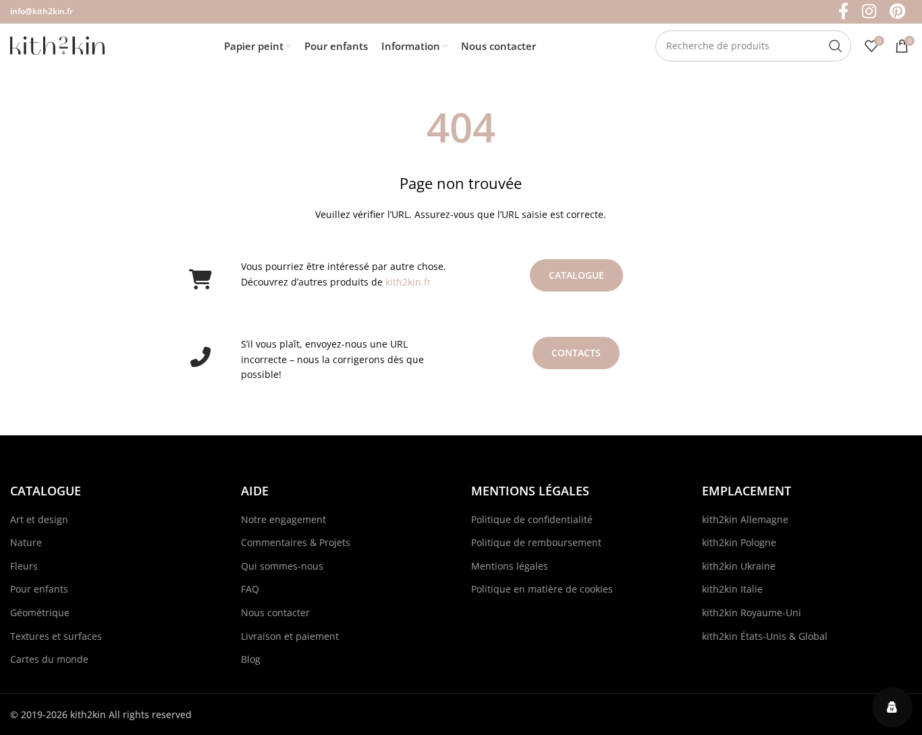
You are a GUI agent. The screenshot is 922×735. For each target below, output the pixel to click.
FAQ (250, 588)
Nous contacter (275, 612)
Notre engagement (283, 519)
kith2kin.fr (408, 281)
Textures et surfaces (56, 636)
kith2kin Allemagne (745, 519)
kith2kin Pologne (739, 542)
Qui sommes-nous (282, 566)
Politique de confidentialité (532, 519)
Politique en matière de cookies (542, 588)
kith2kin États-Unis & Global (765, 636)
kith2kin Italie (732, 588)
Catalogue (576, 275)
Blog (251, 659)
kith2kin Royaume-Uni (751, 612)
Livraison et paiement (290, 636)
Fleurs (24, 566)
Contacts (576, 352)
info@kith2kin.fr (41, 11)
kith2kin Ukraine (739, 566)
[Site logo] (57, 44)
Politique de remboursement (536, 542)
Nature (26, 542)
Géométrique (40, 612)
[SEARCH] (835, 45)
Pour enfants (39, 588)
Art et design (39, 519)
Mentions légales (509, 566)
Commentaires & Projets (295, 542)
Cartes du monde (49, 659)
